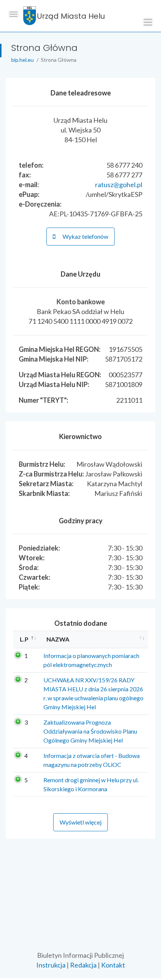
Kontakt (113, 965)
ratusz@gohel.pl (118, 184)
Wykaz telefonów (84, 236)
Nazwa (57, 639)
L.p (24, 639)
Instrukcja (51, 965)
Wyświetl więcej (80, 822)
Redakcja (83, 965)
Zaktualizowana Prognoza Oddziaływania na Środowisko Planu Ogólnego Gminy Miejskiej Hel (90, 731)
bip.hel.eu (22, 60)
